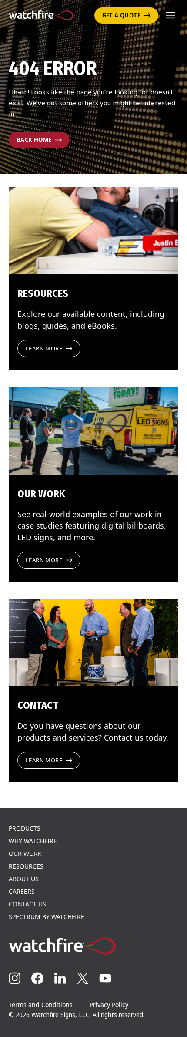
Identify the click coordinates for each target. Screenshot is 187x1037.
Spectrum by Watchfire (46, 917)
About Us (24, 879)
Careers (22, 892)
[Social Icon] (15, 978)
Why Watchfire (33, 841)
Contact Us (27, 904)
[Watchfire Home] (93, 946)
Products (24, 828)
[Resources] (93, 230)
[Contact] (93, 642)
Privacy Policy (109, 1004)
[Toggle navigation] (170, 15)
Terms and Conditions (41, 1004)
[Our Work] (93, 431)
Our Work (25, 854)
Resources (26, 866)
